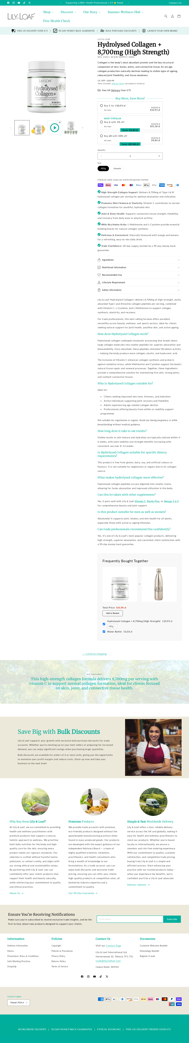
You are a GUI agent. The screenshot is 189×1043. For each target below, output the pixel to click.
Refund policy (54, 1013)
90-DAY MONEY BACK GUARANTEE (77, 31)
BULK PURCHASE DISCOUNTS (121, 31)
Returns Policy (59, 961)
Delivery (115, 90)
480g (103, 168)
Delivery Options (136, 884)
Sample (119, 169)
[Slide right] (82, 127)
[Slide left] (10, 127)
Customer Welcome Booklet (153, 945)
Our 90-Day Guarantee (81, 893)
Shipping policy (99, 1013)
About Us (15, 893)
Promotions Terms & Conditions (23, 956)
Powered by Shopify (37, 1013)
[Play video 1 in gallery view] (54, 127)
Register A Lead (147, 956)
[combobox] (112, 626)
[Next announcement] (128, 3)
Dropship (12, 966)
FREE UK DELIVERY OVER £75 (32, 31)
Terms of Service (60, 966)
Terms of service (84, 1013)
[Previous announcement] (60, 3)
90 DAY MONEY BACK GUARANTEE (71, 1029)
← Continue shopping (94, 653)
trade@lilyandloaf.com (108, 960)
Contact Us (175, 2)
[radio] (130, 107)
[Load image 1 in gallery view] (22, 127)
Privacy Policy (58, 956)
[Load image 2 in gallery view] (38, 127)
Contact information (117, 1013)
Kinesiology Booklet (149, 951)
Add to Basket (112, 613)
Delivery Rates (118, 83)
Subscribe (172, 919)
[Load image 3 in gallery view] (70, 127)
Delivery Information (17, 945)
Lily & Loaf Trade (21, 1013)
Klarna (10, 951)
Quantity (101, 150)
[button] (166, 16)
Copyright (56, 945)
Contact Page (113, 945)
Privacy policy (68, 1013)
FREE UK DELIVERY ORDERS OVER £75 (148, 1029)
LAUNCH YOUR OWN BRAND (162, 31)
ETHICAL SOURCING (109, 1029)
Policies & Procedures (62, 951)
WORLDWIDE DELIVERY (32, 1029)
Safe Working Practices (18, 961)
